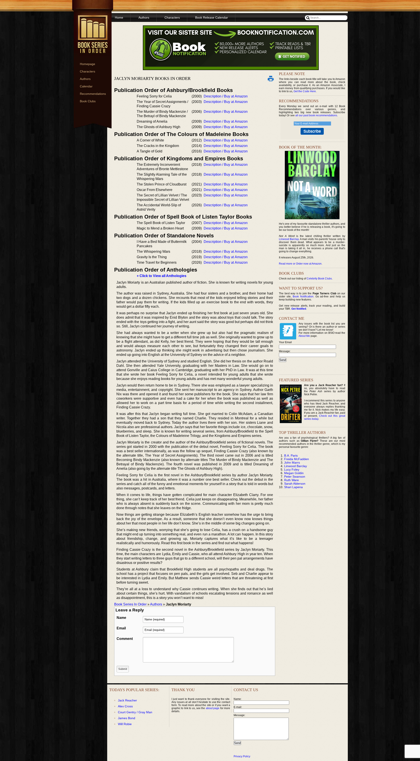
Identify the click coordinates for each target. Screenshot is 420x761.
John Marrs (292, 462)
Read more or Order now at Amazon (300, 263)
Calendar (86, 86)
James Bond (126, 718)
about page (212, 708)
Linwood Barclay (289, 239)
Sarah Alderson (294, 483)
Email (121, 628)
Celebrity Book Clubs (319, 278)
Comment (125, 639)
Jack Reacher (127, 700)
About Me (304, 335)
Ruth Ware (291, 480)
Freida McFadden (296, 459)
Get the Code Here (305, 91)
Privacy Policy (242, 756)
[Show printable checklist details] (270, 78)
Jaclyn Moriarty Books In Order (152, 78)
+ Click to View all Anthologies (161, 276)
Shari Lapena (293, 487)
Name (121, 618)
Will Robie (125, 724)
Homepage (87, 64)
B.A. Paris (291, 455)
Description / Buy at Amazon (226, 96)
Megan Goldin (294, 473)
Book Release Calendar (211, 17)
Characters (87, 71)
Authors (85, 79)
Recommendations (93, 93)
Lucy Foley (291, 469)
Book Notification (303, 296)
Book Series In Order (130, 604)
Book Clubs (88, 101)
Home (119, 17)
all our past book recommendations (316, 115)
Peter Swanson (294, 476)
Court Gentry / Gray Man (135, 712)
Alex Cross (125, 706)
